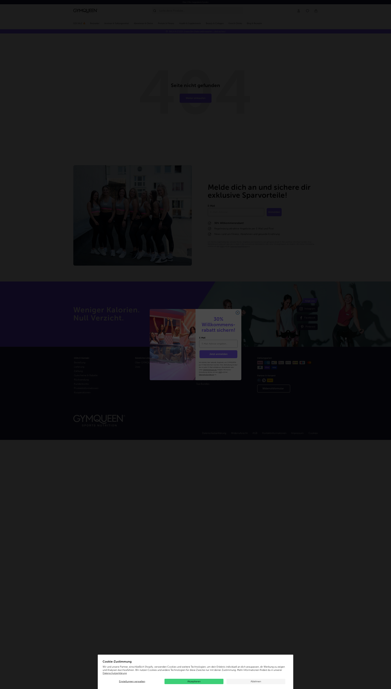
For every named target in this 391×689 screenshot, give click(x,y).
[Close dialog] (237, 312)
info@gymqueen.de (210, 370)
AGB (220, 372)
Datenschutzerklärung (115, 673)
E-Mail (202, 337)
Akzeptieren (194, 681)
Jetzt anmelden (218, 354)
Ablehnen (256, 681)
